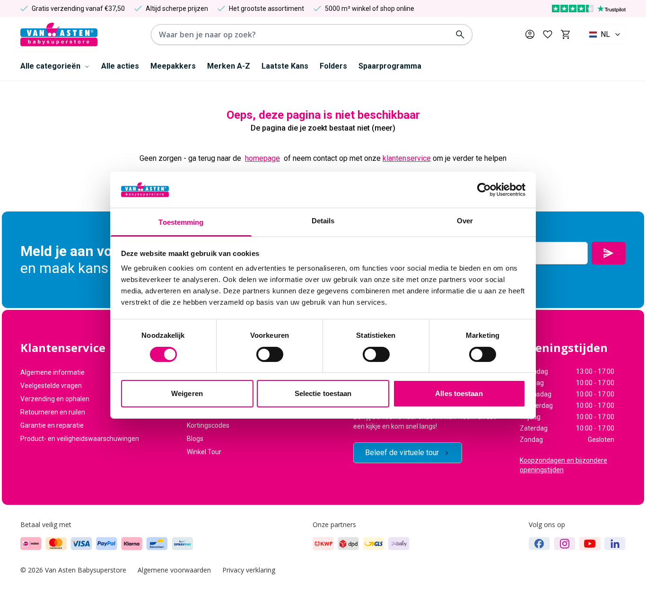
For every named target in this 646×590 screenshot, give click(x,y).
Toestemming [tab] (180, 222)
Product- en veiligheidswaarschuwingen (79, 438)
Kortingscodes (208, 425)
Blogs (195, 438)
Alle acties (120, 66)
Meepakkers (173, 66)
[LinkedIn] (615, 543)
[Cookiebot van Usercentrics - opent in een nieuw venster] (484, 190)
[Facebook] (539, 543)
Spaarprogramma (389, 66)
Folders (333, 66)
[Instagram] (565, 543)
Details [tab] (323, 221)
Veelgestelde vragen (51, 385)
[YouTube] (590, 543)
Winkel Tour (204, 452)
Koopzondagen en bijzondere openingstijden (563, 465)
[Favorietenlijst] (547, 34)
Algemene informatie (52, 372)
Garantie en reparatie (52, 425)
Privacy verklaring (248, 569)
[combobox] (605, 34)
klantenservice (407, 158)
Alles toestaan (458, 393)
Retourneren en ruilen (52, 412)
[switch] (269, 354)
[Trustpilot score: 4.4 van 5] (589, 8)
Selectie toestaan (323, 393)
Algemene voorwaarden (174, 569)
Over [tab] (465, 221)
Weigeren (187, 393)
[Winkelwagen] (565, 34)
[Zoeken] (460, 34)
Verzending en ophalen (54, 399)
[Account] (529, 34)
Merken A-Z (228, 66)
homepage (262, 158)
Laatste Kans (285, 66)
